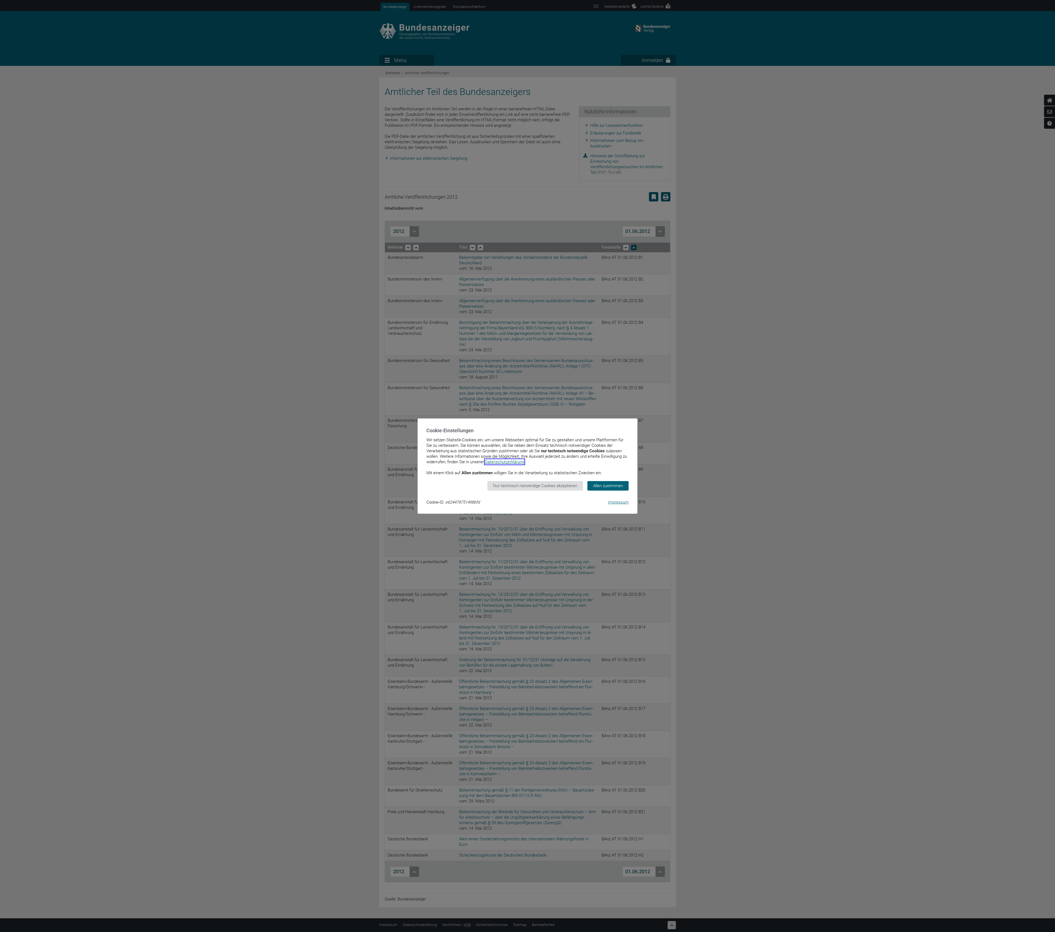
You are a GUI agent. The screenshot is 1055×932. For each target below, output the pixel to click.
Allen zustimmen (608, 485)
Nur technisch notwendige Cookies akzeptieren (535, 485)
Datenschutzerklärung (504, 461)
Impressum (618, 501)
